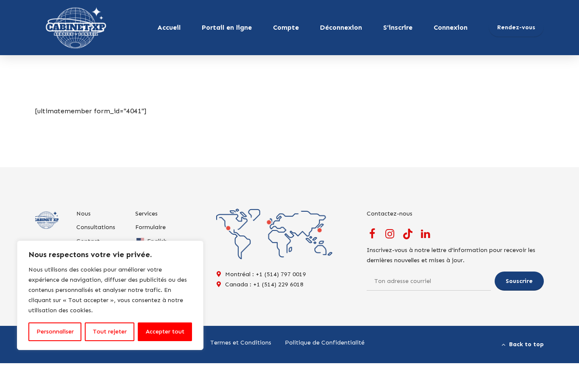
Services (146, 213)
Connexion (451, 27)
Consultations (95, 227)
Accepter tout (165, 331)
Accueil (169, 27)
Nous (83, 213)
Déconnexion (341, 27)
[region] (110, 295)
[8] (46, 220)
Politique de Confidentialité (325, 342)
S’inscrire (397, 27)
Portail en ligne (227, 27)
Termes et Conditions (240, 342)
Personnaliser (55, 331)
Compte (286, 27)
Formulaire (150, 227)
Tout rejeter (110, 331)
